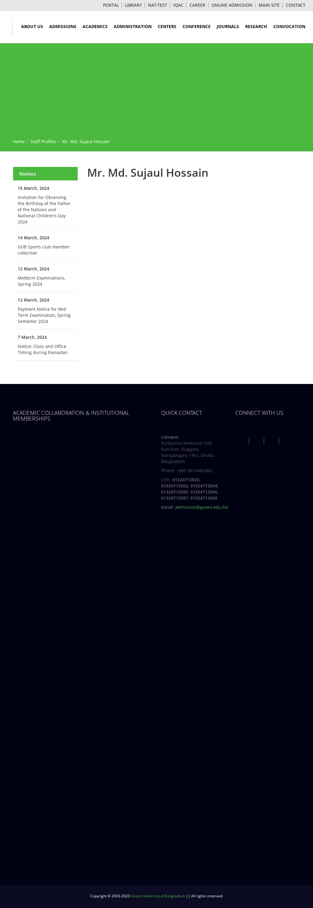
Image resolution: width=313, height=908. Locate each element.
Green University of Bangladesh (158, 896)
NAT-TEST (157, 5)
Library (133, 5)
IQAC (178, 5)
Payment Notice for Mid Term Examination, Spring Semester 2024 (44, 315)
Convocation (289, 26)
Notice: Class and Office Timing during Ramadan (43, 349)
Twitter (257, 441)
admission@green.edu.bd (201, 507)
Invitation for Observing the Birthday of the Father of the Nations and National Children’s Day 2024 (44, 209)
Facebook (242, 441)
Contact (295, 5)
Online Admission (232, 5)
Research (256, 26)
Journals (228, 26)
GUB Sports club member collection (44, 250)
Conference (196, 26)
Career (197, 5)
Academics (95, 26)
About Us (32, 26)
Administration (133, 26)
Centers (167, 26)
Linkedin (287, 441)
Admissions (62, 26)
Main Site (269, 5)
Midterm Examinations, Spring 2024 (41, 281)
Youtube (272, 441)
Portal (111, 5)
